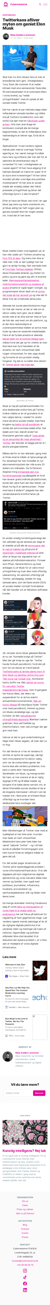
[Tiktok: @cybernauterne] (25, 1277)
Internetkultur (9, 15)
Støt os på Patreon (25, 1213)
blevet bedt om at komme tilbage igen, (23, 339)
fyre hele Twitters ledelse (19, 269)
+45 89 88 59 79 (25, 1265)
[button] (45, 4)
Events (25, 1233)
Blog (25, 1225)
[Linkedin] (25, 1290)
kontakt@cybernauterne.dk (25, 1261)
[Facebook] (25, 1284)
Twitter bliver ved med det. (20, 364)
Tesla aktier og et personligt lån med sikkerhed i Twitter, (23, 439)
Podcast (25, 1229)
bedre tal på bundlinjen (27, 424)
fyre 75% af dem (11, 258)
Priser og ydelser (25, 1209)
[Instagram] (25, 1271)
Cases (25, 1205)
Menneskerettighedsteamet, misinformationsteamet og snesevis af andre (23, 284)
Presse (25, 1237)
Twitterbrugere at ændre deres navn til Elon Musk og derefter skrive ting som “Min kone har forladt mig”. (24, 675)
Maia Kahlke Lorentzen (22, 35)
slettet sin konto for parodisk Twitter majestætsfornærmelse (23, 686)
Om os (25, 1201)
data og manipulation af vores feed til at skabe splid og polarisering (23, 910)
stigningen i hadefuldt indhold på (20, 553)
